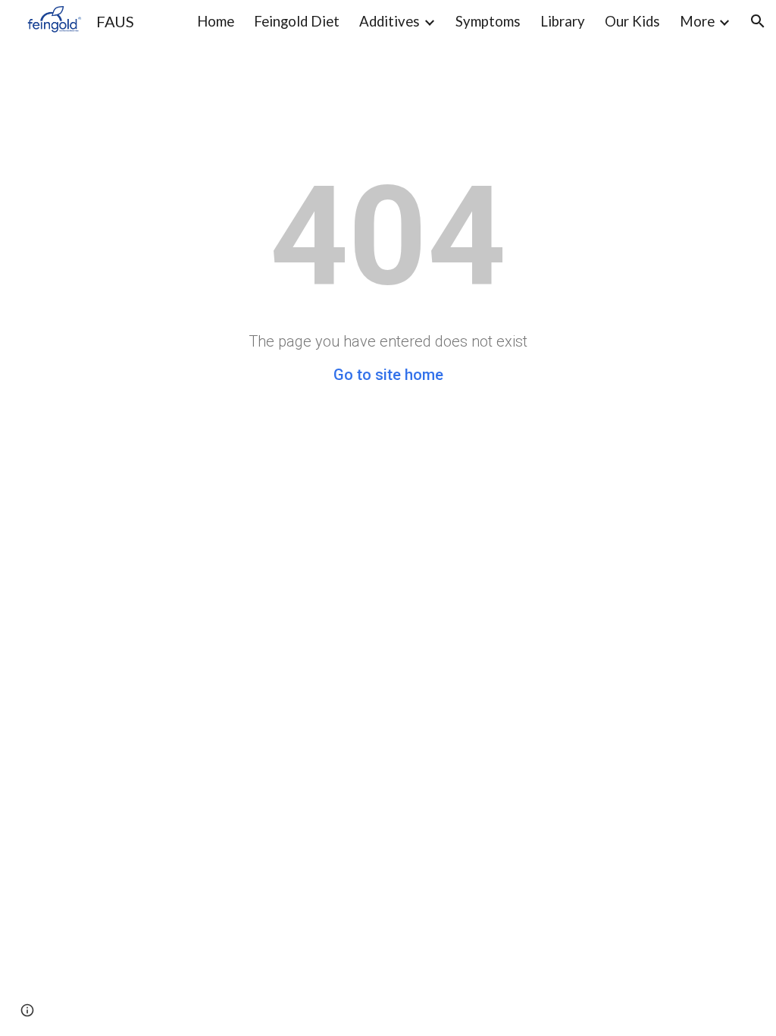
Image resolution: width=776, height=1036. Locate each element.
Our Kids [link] (632, 21)
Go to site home (388, 375)
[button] (758, 21)
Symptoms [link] (488, 21)
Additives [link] (389, 21)
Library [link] (562, 21)
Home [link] (215, 21)
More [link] (697, 21)
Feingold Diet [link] (297, 21)
